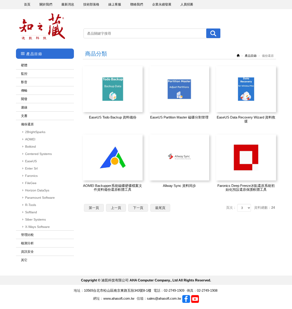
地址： (79, 290)
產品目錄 (251, 55)
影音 (24, 82)
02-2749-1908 (207, 290)
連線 (24, 107)
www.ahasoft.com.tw (118, 298)
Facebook (186, 299)
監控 (24, 73)
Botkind (30, 146)
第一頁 (94, 208)
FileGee (30, 183)
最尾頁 (160, 208)
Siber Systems (35, 219)
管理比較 (27, 235)
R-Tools (30, 205)
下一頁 (138, 208)
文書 (24, 116)
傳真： (192, 290)
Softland (31, 212)
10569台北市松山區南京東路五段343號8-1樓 (117, 290)
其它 (24, 260)
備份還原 (27, 124)
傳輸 (24, 90)
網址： (98, 298)
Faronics (31, 176)
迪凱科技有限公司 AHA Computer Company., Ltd (42, 26)
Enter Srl (31, 168)
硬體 (24, 65)
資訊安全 (27, 251)
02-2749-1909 (174, 290)
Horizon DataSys (37, 190)
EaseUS (31, 161)
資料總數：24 (264, 207)
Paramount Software (40, 197)
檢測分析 (27, 243)
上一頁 (116, 208)
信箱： (142, 298)
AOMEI (30, 139)
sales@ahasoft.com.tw (164, 298)
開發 (24, 99)
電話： (159, 290)
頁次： (231, 207)
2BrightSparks (35, 132)
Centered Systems (38, 154)
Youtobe (195, 299)
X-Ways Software (37, 227)
